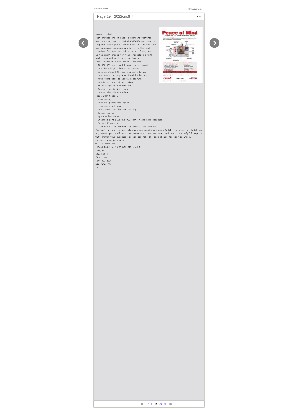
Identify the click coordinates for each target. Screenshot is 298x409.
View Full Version (196, 9)
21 (165, 404)
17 (147, 404)
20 (160, 404)
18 (152, 404)
